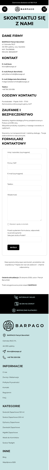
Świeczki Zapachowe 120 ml (13, 412)
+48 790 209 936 (8, 89)
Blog (4, 457)
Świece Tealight (9, 443)
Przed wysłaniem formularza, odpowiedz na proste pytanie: (23, 232)
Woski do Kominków (11, 438)
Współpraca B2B (9, 462)
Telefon (10, 184)
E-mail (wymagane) (15, 174)
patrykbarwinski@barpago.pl (13, 74)
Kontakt (6, 387)
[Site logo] (24, 9)
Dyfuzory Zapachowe (11, 422)
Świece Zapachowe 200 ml (13, 417)
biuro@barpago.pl (9, 66)
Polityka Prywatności (11, 382)
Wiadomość (12, 195)
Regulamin (7, 392)
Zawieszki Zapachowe (11, 427)
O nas (5, 372)
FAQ (4, 398)
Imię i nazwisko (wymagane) (18, 152)
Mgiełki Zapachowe (10, 432)
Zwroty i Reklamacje (11, 377)
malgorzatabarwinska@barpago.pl (15, 82)
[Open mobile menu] (5, 9)
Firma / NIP (11, 163)
